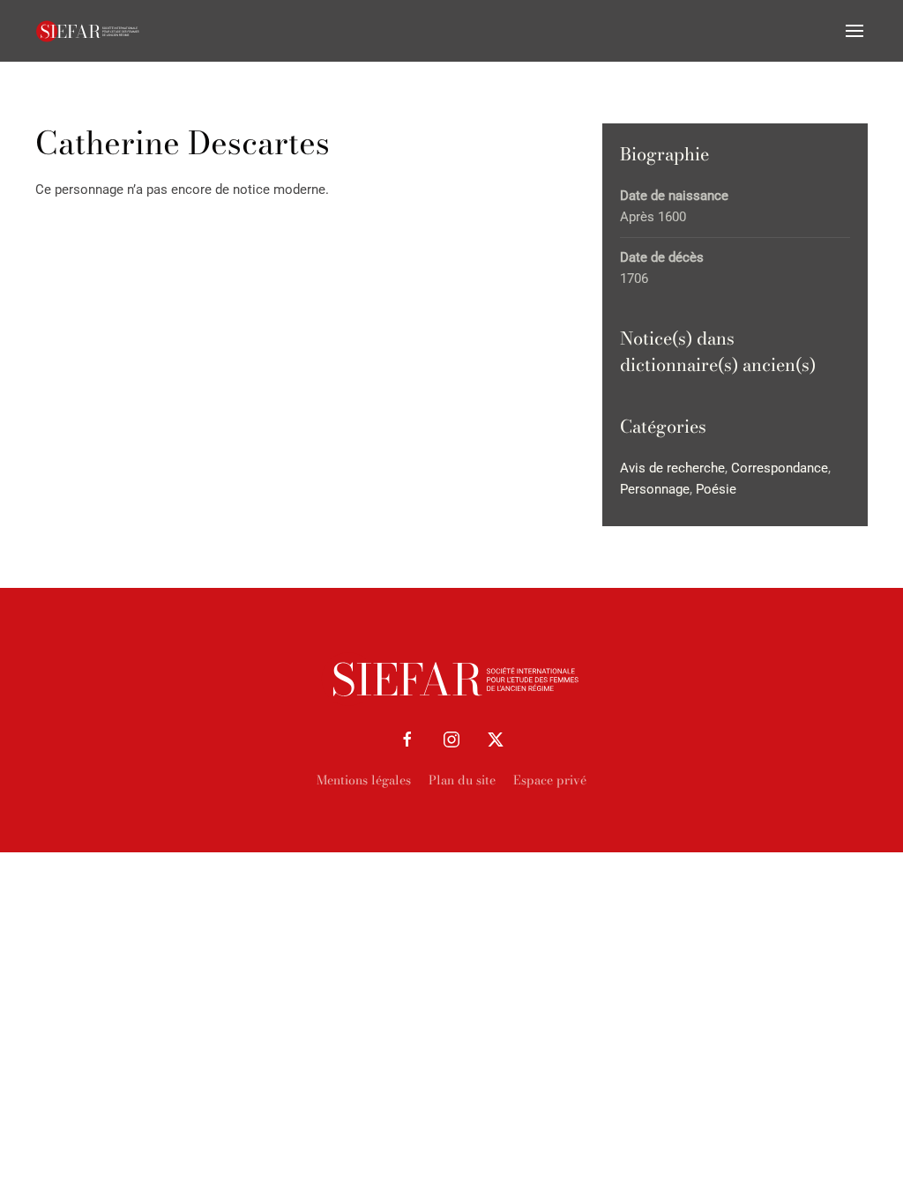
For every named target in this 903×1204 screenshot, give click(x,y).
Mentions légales (364, 780)
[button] (854, 30)
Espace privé (549, 780)
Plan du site (462, 780)
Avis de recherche (672, 468)
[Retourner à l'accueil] (88, 30)
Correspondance (779, 468)
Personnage (655, 489)
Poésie (716, 489)
